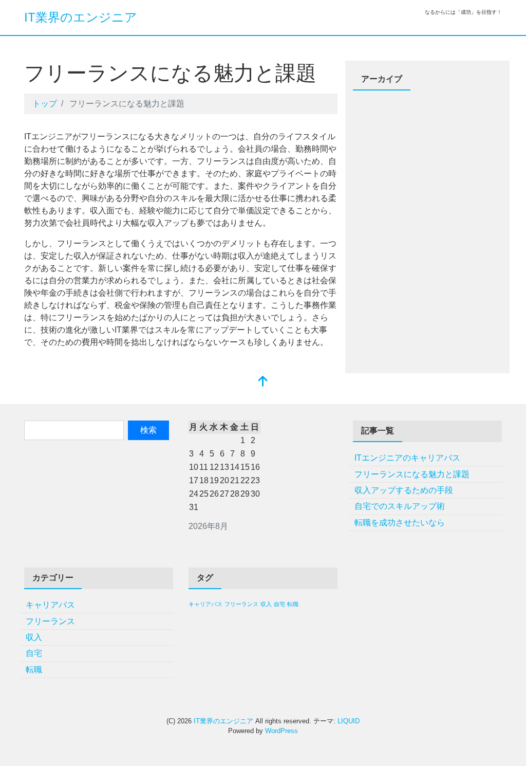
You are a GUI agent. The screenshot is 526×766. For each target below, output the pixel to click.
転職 (34, 669)
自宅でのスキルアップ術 (399, 506)
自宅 (34, 653)
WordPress (281, 731)
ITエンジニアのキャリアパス (407, 457)
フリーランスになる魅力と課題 (411, 474)
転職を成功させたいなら (399, 522)
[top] (263, 382)
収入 (34, 637)
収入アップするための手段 (403, 490)
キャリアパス (50, 604)
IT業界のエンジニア (80, 17)
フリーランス (50, 621)
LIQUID (348, 721)
